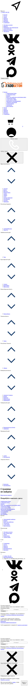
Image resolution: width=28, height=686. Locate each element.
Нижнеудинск (6, 192)
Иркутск (5, 191)
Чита (4, 257)
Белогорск (5, 484)
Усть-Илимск (6, 199)
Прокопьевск (6, 400)
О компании (6, 22)
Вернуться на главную (6, 495)
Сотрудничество (7, 28)
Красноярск (6, 285)
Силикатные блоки (11, 98)
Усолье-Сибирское (7, 197)
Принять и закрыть (24, 683)
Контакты (5, 21)
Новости (5, 26)
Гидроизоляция (10, 103)
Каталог (5, 14)
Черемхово (6, 201)
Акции (5, 17)
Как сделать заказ (7, 533)
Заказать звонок (4, 78)
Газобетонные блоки (11, 93)
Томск (4, 341)
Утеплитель (9, 105)
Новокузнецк (6, 399)
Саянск (5, 193)
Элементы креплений (11, 102)
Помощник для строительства (10, 27)
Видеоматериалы (7, 548)
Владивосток (6, 457)
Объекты (5, 20)
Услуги (5, 16)
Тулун (4, 196)
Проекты (5, 18)
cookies (14, 682)
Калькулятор (6, 536)
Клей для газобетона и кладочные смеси (16, 97)
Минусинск (6, 286)
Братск (5, 190)
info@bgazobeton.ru (8, 557)
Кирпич (8, 96)
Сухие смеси (6, 524)
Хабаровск (6, 428)
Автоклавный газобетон (9, 519)
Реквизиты (3, 621)
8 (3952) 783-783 (7, 556)
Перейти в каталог (5, 679)
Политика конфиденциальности (8, 622)
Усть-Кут (5, 200)
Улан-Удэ (5, 230)
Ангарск (5, 188)
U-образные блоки (10, 94)
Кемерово (5, 397)
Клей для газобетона (8, 522)
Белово (5, 396)
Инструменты (9, 106)
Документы (6, 31)
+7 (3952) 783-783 (5, 12)
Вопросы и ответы (8, 30)
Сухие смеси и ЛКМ (11, 99)
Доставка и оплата (7, 25)
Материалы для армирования (13, 101)
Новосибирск (6, 313)
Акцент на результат (22, 625)
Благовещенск (6, 485)
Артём (5, 455)
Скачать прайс (6, 537)
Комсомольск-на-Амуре (9, 427)
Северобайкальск (7, 228)
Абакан (5, 368)
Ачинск (5, 284)
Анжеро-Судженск (8, 395)
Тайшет (5, 195)
